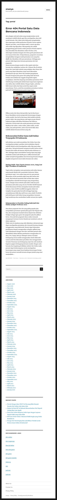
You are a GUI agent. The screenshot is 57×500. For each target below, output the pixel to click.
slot (7, 466)
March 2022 (10, 385)
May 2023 (10, 363)
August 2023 (11, 356)
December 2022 (11, 373)
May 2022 (10, 381)
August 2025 (11, 307)
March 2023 (10, 367)
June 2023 (10, 360)
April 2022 (10, 383)
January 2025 (11, 321)
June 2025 (10, 311)
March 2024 (10, 342)
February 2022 (11, 387)
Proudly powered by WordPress (25, 495)
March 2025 (10, 317)
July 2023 (10, 358)
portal (39, 258)
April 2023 (10, 365)
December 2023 (11, 348)
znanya (9, 9)
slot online (9, 437)
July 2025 (10, 309)
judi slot (8, 470)
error (25, 258)
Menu (48, 10)
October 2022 (11, 377)
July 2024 (10, 333)
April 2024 (10, 340)
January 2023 (11, 371)
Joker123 (8, 462)
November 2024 (12, 325)
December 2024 (11, 323)
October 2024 (11, 327)
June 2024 (10, 336)
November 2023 (12, 350)
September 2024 (12, 329)
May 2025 (10, 313)
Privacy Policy (10, 491)
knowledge (35, 258)
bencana (22, 258)
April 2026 (10, 290)
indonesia (29, 258)
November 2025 (12, 300)
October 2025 (11, 302)
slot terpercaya (10, 441)
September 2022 (12, 379)
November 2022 (12, 375)
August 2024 (11, 331)
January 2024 (11, 346)
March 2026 (10, 292)
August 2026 (11, 284)
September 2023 (12, 354)
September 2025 (12, 304)
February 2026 (11, 294)
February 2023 (11, 369)
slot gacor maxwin (11, 458)
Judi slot (8, 474)
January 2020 (11, 390)
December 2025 (11, 298)
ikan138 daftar (10, 445)
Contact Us (9, 487)
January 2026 (11, 296)
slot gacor (9, 453)
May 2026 (10, 288)
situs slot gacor (10, 449)
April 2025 (10, 315)
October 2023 (11, 352)
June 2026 (10, 286)
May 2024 (10, 338)
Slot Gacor (15, 258)
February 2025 (11, 319)
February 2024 (11, 344)
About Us (8, 483)
